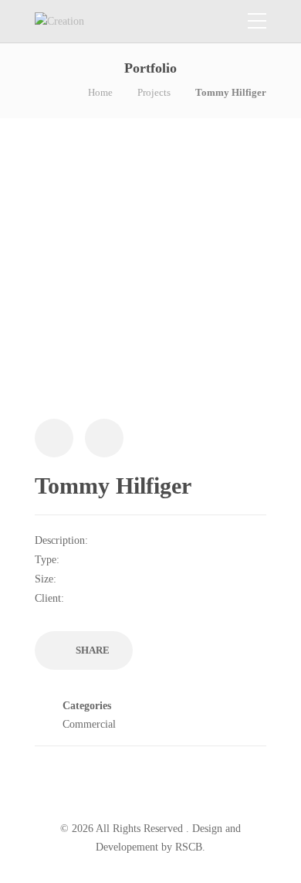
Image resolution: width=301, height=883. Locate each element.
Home (100, 92)
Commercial (89, 724)
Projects (154, 92)
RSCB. (190, 847)
